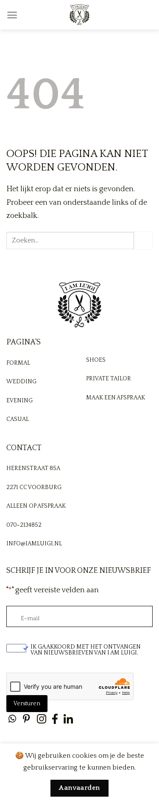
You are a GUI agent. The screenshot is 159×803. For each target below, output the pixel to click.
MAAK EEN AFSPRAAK (115, 397)
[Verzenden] (143, 240)
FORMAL (18, 363)
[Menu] (12, 15)
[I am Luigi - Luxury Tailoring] (80, 15)
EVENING (19, 400)
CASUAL (17, 419)
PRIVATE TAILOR (108, 378)
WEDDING (21, 381)
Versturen (27, 703)
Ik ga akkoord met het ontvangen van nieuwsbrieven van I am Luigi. (86, 650)
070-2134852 (24, 525)
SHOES (96, 360)
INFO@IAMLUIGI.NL (34, 543)
